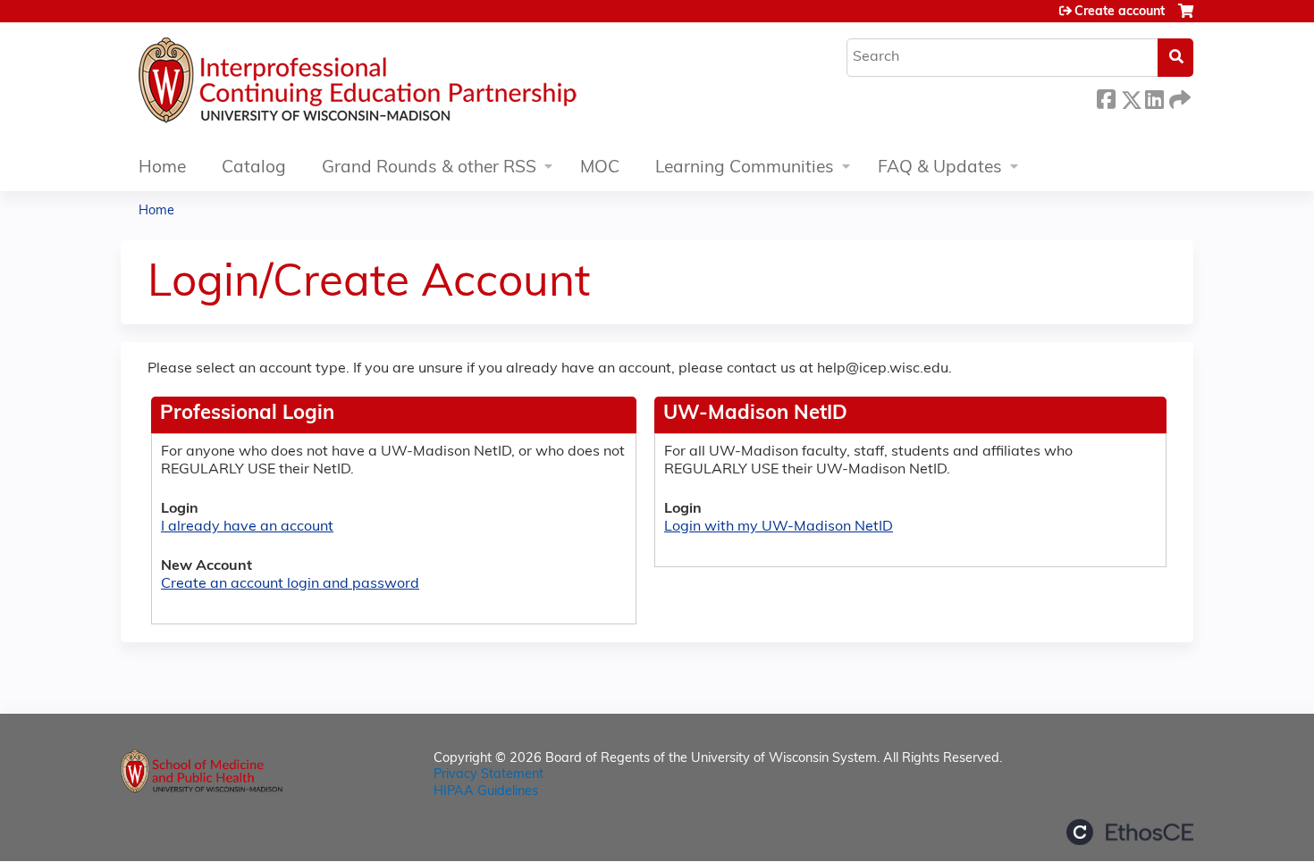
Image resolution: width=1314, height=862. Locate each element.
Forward (1178, 97)
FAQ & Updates (940, 168)
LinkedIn (1154, 97)
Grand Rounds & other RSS (429, 168)
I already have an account (247, 527)
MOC (599, 168)
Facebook (1106, 97)
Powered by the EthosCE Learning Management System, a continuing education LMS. (1129, 832)
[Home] (411, 84)
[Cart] (1185, 18)
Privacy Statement (488, 775)
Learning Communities (744, 168)
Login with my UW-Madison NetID (778, 527)
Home (162, 168)
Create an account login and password (290, 584)
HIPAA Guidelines (486, 792)
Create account (1119, 12)
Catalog (254, 168)
